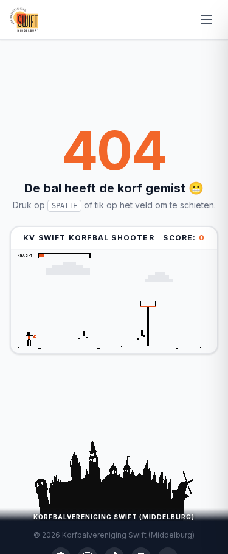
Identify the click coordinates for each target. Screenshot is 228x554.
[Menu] (206, 19)
